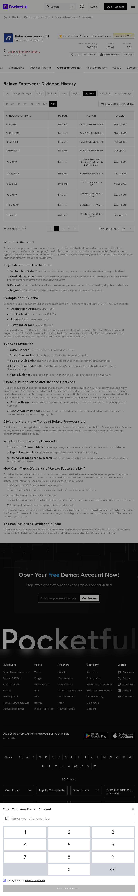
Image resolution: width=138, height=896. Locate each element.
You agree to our (26, 880)
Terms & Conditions (35, 880)
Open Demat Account (69, 888)
